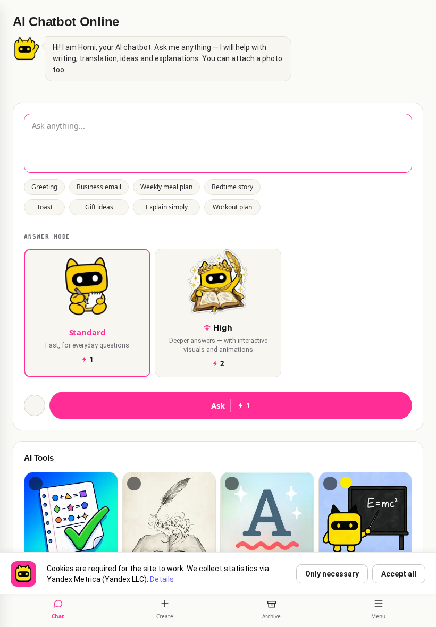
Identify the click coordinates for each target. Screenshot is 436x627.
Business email (99, 186)
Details (162, 579)
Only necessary (332, 574)
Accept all (398, 574)
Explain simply (167, 206)
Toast (45, 206)
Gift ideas (99, 206)
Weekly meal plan (166, 186)
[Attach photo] (34, 405)
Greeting (44, 186)
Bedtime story (232, 186)
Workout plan (232, 206)
